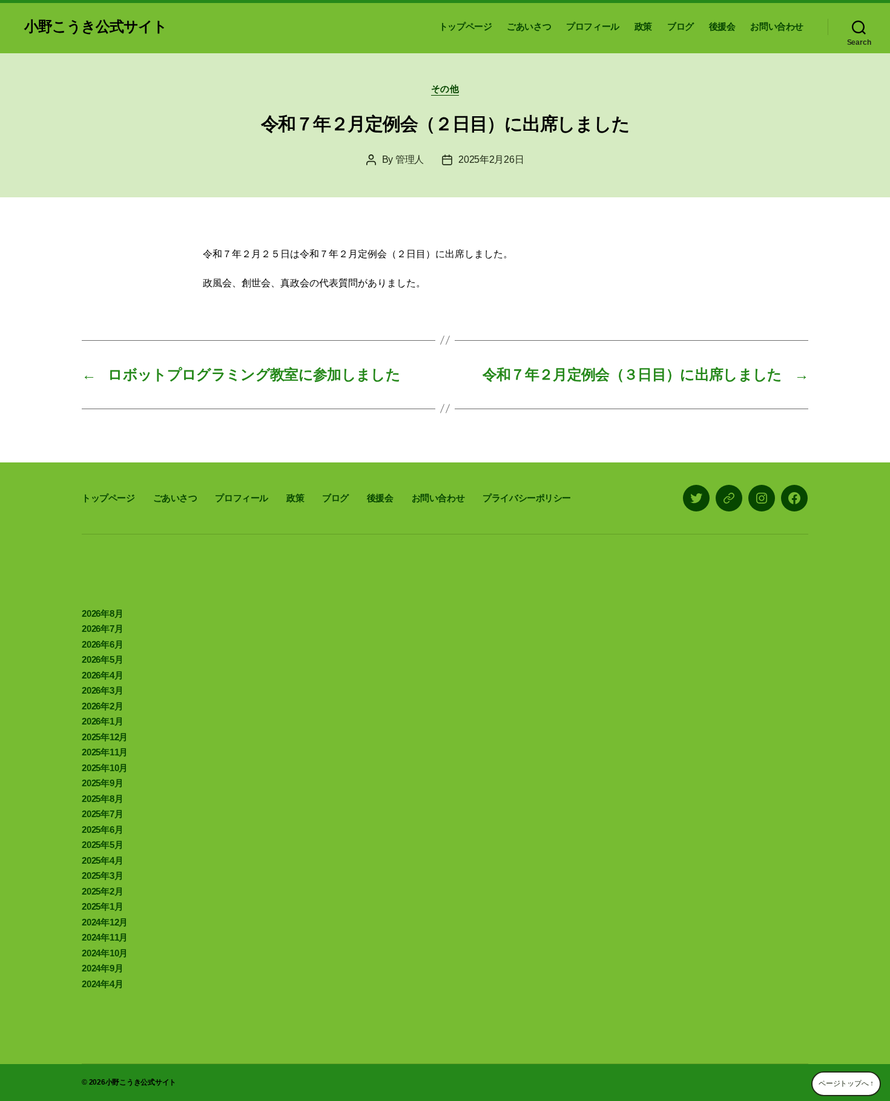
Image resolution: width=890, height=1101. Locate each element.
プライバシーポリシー (527, 498)
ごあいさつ (529, 26)
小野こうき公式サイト (95, 26)
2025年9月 (102, 783)
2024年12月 (105, 922)
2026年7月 (102, 628)
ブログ (680, 26)
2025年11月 (105, 752)
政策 (643, 26)
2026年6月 (102, 644)
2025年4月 (102, 860)
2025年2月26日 (491, 159)
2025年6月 (102, 829)
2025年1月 (102, 906)
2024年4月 (102, 984)
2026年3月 (102, 690)
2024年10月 (105, 953)
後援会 (722, 26)
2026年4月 (102, 675)
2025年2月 (102, 891)
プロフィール (592, 26)
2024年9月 (102, 968)
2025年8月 (102, 799)
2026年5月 (102, 659)
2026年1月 (102, 721)
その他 (445, 89)
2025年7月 (102, 814)
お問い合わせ (776, 26)
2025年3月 (102, 875)
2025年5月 (102, 845)
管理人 (409, 159)
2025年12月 (105, 737)
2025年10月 (105, 768)
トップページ (465, 26)
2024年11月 (105, 937)
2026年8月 (102, 613)
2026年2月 (102, 706)
